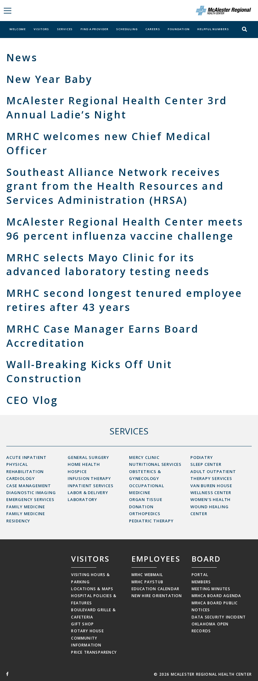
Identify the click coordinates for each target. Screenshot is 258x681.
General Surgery (88, 457)
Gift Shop (82, 624)
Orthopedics (144, 513)
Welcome (17, 29)
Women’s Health (210, 499)
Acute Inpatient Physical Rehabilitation (26, 464)
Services (65, 29)
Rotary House (87, 631)
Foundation (178, 29)
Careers (152, 29)
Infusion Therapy (89, 478)
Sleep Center (206, 464)
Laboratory (82, 499)
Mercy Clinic (144, 457)
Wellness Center (210, 492)
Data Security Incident (219, 617)
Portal (200, 574)
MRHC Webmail (147, 574)
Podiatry (201, 457)
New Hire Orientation (157, 595)
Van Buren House (211, 485)
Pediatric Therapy (151, 521)
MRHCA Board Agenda (216, 595)
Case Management (28, 485)
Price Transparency (94, 652)
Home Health (84, 464)
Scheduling (126, 29)
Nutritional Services (155, 464)
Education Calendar (156, 588)
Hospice (77, 471)
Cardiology (20, 478)
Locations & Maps (92, 588)
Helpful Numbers (213, 29)
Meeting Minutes (211, 588)
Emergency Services (30, 499)
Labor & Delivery (88, 492)
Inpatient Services (90, 485)
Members (201, 582)
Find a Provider (95, 29)
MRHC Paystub (147, 582)
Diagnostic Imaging (31, 492)
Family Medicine (25, 506)
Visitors (41, 29)
